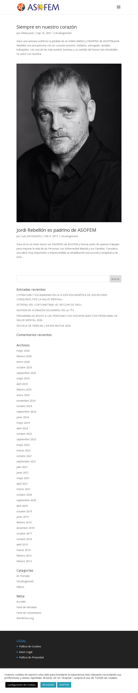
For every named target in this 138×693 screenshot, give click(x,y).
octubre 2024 (24, 406)
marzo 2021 (24, 489)
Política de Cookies (30, 646)
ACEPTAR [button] (64, 684)
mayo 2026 (23, 350)
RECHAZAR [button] (48, 684)
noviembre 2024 (26, 400)
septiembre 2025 (26, 373)
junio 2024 (23, 417)
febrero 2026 (24, 356)
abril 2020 (22, 505)
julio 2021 (22, 467)
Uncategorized (62, 33)
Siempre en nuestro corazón (47, 27)
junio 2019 (23, 516)
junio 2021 (23, 472)
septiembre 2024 (26, 411)
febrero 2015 (24, 555)
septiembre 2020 (26, 500)
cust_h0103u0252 (31, 236)
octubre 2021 (24, 456)
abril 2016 (22, 544)
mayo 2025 (23, 378)
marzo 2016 (24, 550)
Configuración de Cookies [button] (22, 684)
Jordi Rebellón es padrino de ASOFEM (56, 230)
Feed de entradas (27, 607)
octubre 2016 (24, 539)
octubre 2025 (24, 367)
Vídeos (20, 587)
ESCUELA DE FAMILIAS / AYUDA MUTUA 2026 (44, 325)
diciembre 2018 (25, 528)
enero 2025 (23, 395)
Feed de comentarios (29, 612)
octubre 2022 (24, 433)
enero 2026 (23, 361)
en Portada (23, 576)
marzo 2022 (24, 450)
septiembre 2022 (26, 439)
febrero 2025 (24, 389)
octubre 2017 (24, 533)
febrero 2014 (24, 561)
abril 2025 (22, 384)
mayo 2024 (23, 422)
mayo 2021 (23, 478)
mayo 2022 (23, 445)
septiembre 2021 (26, 461)
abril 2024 (22, 428)
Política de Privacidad (31, 657)
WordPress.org (25, 618)
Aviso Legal (25, 652)
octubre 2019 (24, 511)
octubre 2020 (24, 494)
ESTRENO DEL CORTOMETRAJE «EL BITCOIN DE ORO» (49, 304)
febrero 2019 (24, 522)
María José (27, 33)
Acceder (21, 601)
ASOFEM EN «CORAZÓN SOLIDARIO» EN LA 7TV (45, 310)
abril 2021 (22, 483)
